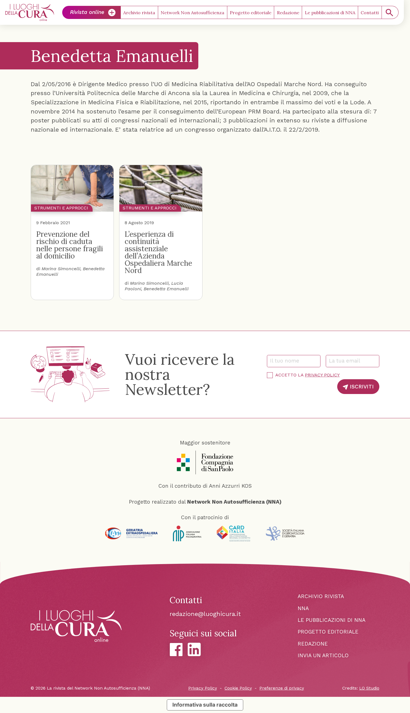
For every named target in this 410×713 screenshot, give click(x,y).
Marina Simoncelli (61, 268)
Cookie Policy (238, 688)
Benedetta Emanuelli (166, 288)
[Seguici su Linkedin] (194, 649)
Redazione (288, 12)
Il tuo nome (287, 360)
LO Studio (369, 688)
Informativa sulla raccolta (205, 705)
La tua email (347, 360)
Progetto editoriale (250, 12)
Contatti (370, 12)
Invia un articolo (323, 655)
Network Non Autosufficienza (192, 12)
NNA (303, 608)
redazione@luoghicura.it (205, 613)
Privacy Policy (322, 375)
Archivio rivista (139, 12)
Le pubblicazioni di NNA (330, 12)
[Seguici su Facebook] (176, 649)
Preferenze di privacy (281, 688)
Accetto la (307, 375)
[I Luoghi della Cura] (29, 12)
